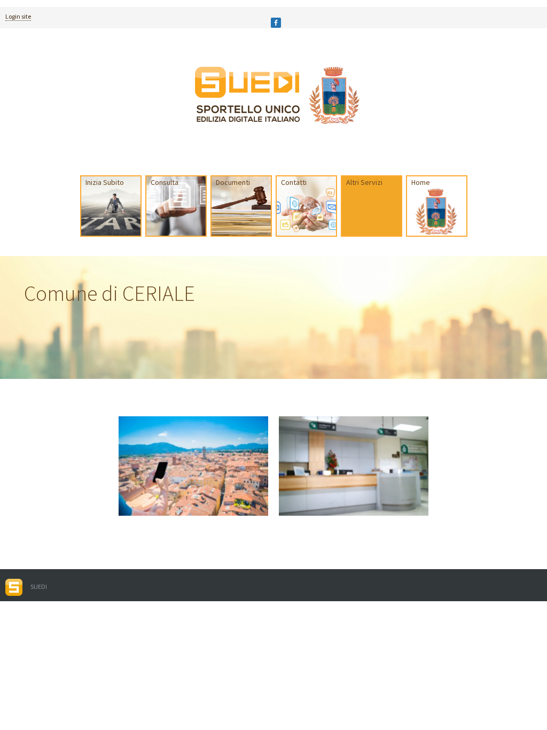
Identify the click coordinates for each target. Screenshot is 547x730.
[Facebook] (276, 23)
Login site (18, 16)
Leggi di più (141, 479)
